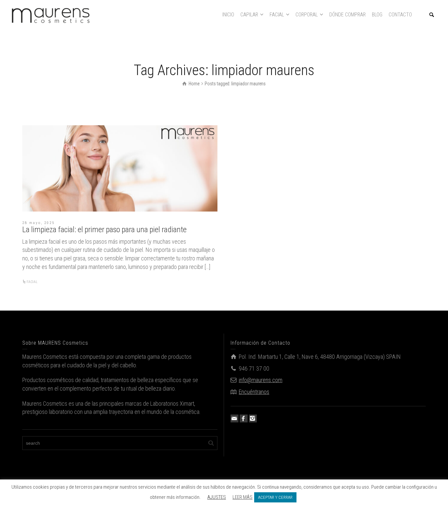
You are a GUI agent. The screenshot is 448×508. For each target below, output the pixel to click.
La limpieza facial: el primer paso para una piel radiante (104, 229)
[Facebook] (244, 418)
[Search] (431, 15)
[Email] (234, 418)
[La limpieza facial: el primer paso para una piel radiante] (119, 168)
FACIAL (32, 282)
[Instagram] (253, 418)
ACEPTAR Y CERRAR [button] (275, 497)
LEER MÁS (243, 497)
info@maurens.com (260, 379)
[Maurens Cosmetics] (51, 14)
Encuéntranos (254, 391)
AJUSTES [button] (216, 497)
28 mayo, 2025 (38, 223)
